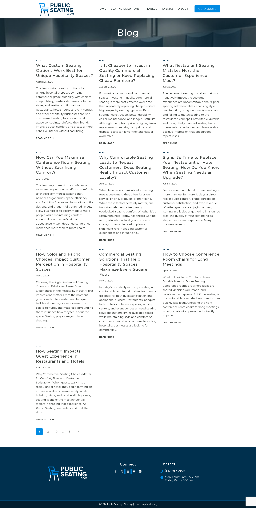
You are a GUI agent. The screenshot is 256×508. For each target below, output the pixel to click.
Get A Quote (207, 9)
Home (101, 8)
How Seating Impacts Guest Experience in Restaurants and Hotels (60, 356)
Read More (45, 138)
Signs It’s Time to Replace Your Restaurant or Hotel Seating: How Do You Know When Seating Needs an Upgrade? (191, 167)
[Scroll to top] (248, 496)
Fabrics (168, 8)
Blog (39, 61)
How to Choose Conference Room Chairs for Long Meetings (191, 259)
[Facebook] (115, 471)
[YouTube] (134, 471)
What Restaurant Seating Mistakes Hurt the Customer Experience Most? (189, 73)
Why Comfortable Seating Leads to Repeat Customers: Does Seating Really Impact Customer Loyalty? (126, 167)
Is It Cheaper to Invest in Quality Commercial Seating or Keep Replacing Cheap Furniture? (127, 73)
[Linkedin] (140, 471)
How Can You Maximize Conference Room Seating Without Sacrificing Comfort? (63, 165)
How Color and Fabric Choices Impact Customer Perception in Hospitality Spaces (63, 262)
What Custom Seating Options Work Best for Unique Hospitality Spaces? (64, 70)
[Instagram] (128, 471)
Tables (152, 8)
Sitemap (128, 504)
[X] (122, 471)
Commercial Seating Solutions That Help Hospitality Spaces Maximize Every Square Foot (123, 264)
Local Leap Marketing (146, 504)
